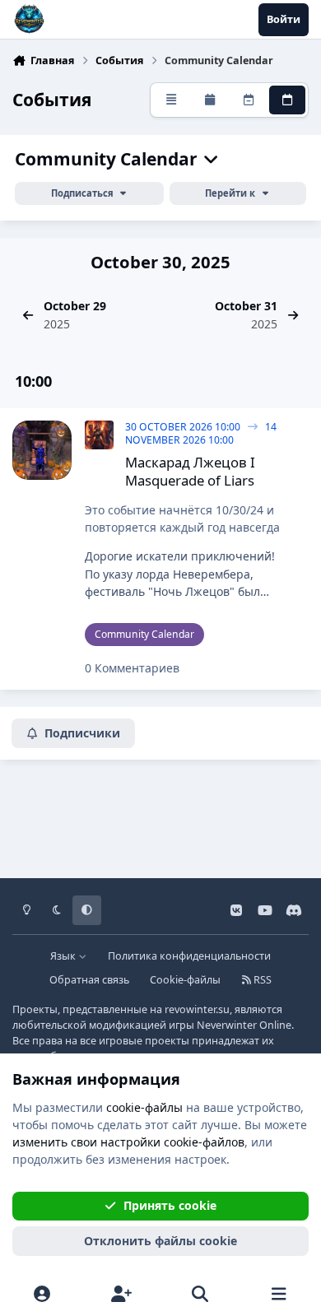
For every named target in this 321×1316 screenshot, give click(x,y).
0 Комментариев (132, 668)
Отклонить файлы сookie (160, 1241)
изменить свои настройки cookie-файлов (128, 1142)
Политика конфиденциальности (189, 956)
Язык (64, 956)
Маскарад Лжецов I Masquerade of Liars (190, 471)
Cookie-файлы (185, 980)
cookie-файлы (144, 1107)
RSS (261, 980)
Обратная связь (89, 980)
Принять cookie (169, 1205)
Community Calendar (108, 159)
